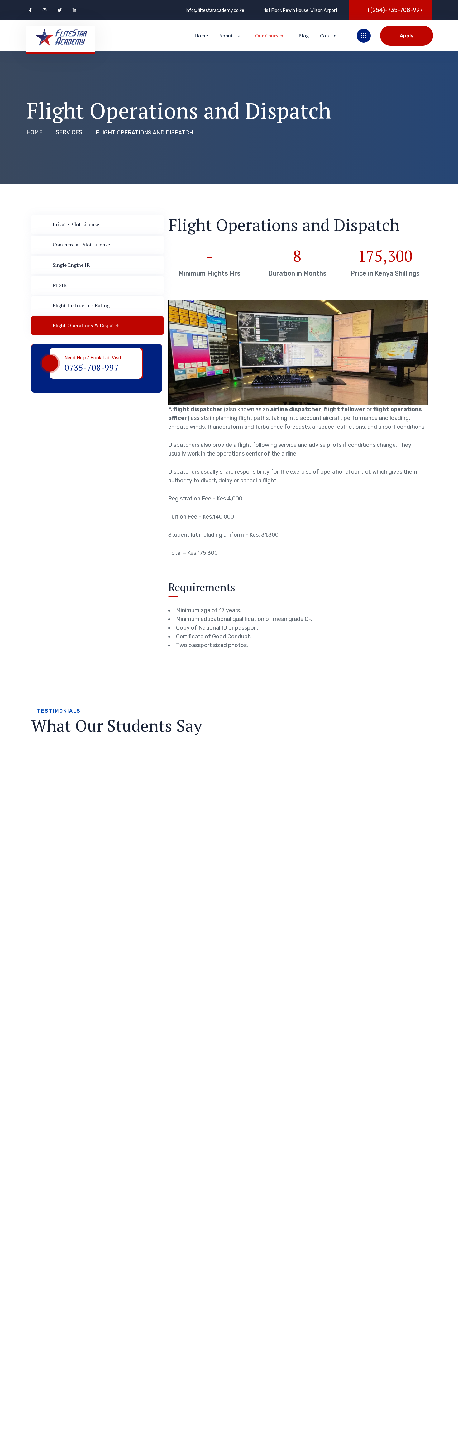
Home (34, 132)
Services (69, 132)
